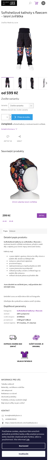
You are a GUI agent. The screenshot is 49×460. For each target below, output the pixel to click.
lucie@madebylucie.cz (13, 415)
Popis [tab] (5, 231)
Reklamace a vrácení (9, 393)
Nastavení (23, 446)
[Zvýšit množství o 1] (10, 115)
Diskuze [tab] (12, 231)
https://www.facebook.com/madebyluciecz (21, 423)
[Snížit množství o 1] (10, 118)
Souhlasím (23, 454)
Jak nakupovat (6, 390)
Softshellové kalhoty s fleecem (29, 311)
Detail (41, 215)
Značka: (9, 22)
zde (27, 439)
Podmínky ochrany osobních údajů (14, 400)
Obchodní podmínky (8, 397)
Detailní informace (8, 129)
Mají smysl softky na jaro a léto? (13, 403)
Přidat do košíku (23, 117)
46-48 (11, 221)
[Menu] (43, 3)
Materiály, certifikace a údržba (12, 387)
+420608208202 (10, 419)
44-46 (5, 221)
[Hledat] (30, 3)
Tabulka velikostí (7, 384)
